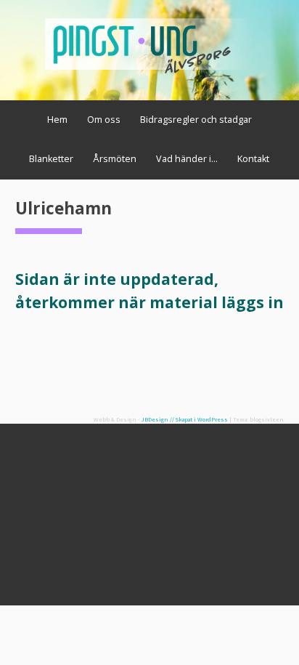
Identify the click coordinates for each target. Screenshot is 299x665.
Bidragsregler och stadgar (196, 119)
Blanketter (51, 159)
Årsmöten (114, 159)
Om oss (103, 119)
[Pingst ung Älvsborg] (150, 74)
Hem (57, 119)
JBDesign (155, 419)
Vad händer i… (187, 159)
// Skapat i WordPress (199, 419)
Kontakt (253, 159)
